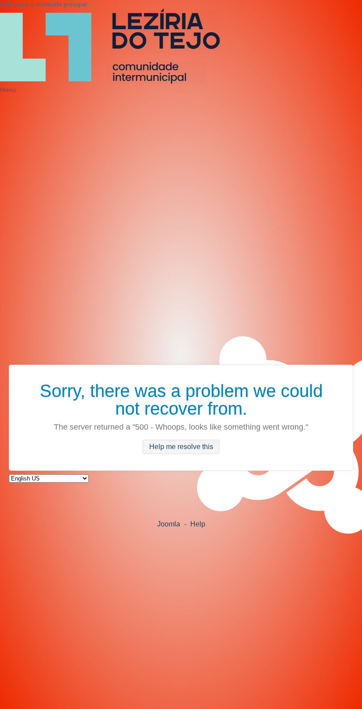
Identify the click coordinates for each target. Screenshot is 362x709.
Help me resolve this (181, 447)
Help (197, 524)
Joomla (168, 524)
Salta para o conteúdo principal (43, 4)
